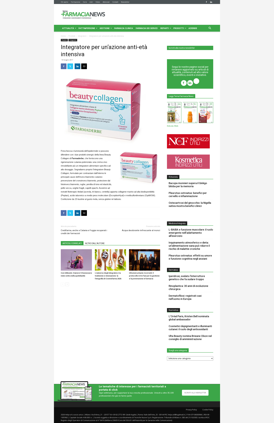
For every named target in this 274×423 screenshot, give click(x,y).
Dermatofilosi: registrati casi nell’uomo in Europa (185, 297)
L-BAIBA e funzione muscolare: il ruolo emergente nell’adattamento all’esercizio (191, 232)
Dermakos (173, 270)
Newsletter (125, 2)
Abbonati (106, 2)
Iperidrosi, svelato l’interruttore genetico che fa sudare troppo (187, 278)
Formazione (75, 2)
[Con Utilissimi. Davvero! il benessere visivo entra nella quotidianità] (76, 260)
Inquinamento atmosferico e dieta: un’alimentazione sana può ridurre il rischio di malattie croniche (189, 245)
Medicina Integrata (177, 223)
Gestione (105, 28)
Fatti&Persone (86, 28)
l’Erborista (173, 177)
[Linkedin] (211, 2)
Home (63, 36)
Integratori (82, 36)
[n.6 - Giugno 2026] (190, 113)
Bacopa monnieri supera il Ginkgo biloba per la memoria (188, 185)
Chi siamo (64, 2)
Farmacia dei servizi (147, 28)
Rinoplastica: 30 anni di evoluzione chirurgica (188, 287)
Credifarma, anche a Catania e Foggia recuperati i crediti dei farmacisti (84, 232)
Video (98, 2)
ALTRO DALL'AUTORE (95, 243)
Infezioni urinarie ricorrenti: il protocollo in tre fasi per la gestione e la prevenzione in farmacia (144, 276)
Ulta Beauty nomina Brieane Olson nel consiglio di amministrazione (190, 337)
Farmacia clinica (123, 28)
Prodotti (178, 28)
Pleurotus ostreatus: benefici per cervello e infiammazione (188, 194)
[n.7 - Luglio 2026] (174, 113)
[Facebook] (206, 2)
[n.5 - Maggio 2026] (206, 113)
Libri (91, 2)
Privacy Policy (191, 409)
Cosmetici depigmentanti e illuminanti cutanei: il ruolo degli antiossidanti (190, 328)
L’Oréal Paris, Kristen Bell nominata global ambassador (189, 318)
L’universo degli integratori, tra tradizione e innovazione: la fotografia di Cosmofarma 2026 (108, 276)
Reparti (164, 28)
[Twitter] (196, 81)
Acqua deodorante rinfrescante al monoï (141, 230)
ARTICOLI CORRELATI (72, 243)
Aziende (193, 28)
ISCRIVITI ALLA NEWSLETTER (195, 392)
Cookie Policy (207, 409)
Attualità (68, 28)
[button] (209, 28)
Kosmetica (173, 310)
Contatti (115, 2)
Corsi (85, 2)
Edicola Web (172, 126)
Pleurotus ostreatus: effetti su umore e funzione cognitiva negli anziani (190, 257)
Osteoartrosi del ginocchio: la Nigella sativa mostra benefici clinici (190, 204)
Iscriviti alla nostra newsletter (182, 48)
